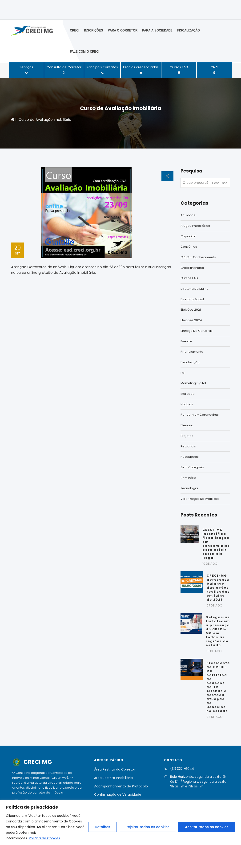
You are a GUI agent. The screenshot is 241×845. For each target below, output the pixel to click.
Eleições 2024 (191, 320)
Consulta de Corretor (64, 67)
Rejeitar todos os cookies (147, 827)
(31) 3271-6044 (182, 769)
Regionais (188, 446)
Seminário (188, 478)
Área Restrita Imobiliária (113, 777)
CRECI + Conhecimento (198, 257)
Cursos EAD (179, 67)
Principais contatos (102, 67)
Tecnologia (189, 488)
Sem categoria (192, 467)
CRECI (74, 30)
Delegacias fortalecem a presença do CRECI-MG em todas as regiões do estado (218, 631)
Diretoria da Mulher (195, 288)
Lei (183, 373)
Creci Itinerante (192, 268)
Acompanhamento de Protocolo (121, 786)
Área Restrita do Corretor (114, 769)
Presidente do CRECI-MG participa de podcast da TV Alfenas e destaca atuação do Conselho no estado (218, 687)
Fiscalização (188, 30)
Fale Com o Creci (84, 51)
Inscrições (93, 30)
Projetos (187, 436)
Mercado (188, 393)
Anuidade (188, 215)
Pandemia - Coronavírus (200, 414)
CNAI (214, 67)
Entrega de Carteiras (197, 331)
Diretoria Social (192, 299)
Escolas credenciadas (141, 67)
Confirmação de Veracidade (117, 794)
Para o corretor (122, 30)
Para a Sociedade (157, 30)
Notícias (187, 404)
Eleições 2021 (191, 309)
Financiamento (192, 351)
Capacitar (188, 236)
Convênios (189, 246)
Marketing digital (193, 383)
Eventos (187, 341)
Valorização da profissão (200, 499)
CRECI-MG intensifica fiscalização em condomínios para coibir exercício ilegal (216, 544)
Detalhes (102, 827)
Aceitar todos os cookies (206, 827)
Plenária (187, 425)
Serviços (26, 67)
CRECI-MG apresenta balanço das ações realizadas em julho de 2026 (218, 588)
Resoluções (190, 456)
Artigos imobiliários (195, 225)
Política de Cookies (44, 838)
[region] (120, 822)
